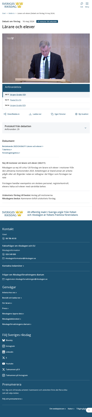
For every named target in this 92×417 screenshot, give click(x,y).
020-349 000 (11, 254)
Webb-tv (12, 13)
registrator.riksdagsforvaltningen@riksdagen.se (26, 279)
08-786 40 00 (11, 238)
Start (4, 13)
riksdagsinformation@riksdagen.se (20, 258)
